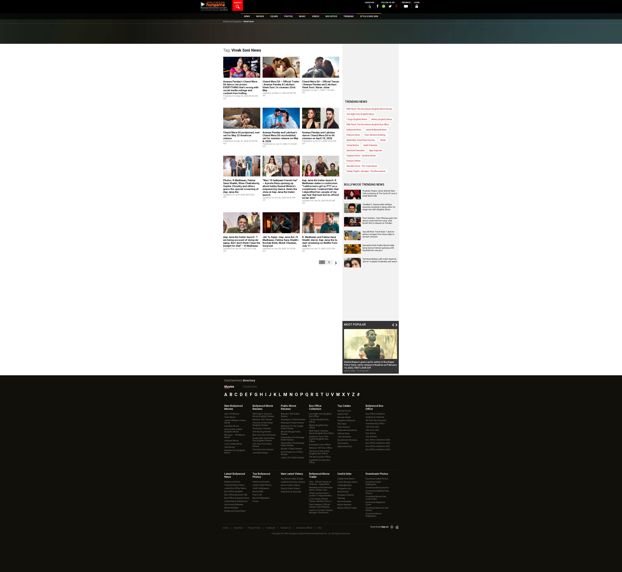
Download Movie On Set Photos (377, 509)
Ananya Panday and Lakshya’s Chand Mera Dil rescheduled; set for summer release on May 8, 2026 (280, 137)
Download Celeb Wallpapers (373, 483)
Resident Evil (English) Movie (234, 451)
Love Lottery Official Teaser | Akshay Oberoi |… (321, 500)
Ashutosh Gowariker (355, 150)
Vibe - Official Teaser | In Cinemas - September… (320, 483)
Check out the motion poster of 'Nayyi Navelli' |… (321, 494)
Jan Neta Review (260, 453)
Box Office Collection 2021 (378, 446)
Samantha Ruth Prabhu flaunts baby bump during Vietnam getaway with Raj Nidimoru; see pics (378, 248)
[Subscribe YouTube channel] (396, 7)
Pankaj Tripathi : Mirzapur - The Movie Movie (365, 171)
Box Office (315, 407)
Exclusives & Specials (291, 491)
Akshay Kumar (344, 410)
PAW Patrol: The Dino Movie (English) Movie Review (369, 109)
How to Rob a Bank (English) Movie (233, 430)
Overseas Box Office (375, 423)
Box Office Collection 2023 (378, 440)
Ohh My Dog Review (262, 431)
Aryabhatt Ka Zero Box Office (319, 461)
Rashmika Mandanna (347, 430)
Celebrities (249, 386)
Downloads (377, 473)
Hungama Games (345, 495)
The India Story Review (263, 449)
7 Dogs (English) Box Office (319, 420)
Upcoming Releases (233, 504)
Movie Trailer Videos (290, 485)
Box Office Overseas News (236, 498)
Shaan (383, 140)
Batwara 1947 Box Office (320, 448)
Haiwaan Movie (231, 440)
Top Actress (371, 436)
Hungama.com (344, 488)
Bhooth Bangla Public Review (291, 432)
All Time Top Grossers (376, 420)
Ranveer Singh (344, 417)
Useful (344, 473)
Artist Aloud (343, 491)
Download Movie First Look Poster (376, 497)
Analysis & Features (375, 417)
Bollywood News (353, 130)
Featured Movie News (234, 485)
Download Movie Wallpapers (373, 514)
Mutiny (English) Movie (382, 119)
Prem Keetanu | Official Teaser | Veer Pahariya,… (320, 505)
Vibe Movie (229, 447)
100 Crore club (372, 427)
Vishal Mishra (352, 145)
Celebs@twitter (344, 485)
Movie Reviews (231, 507)
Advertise (238, 528)
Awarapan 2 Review (262, 428)
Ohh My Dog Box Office (320, 457)
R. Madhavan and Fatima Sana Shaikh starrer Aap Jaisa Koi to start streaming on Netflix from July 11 (319, 241)
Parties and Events (261, 482)
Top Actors (371, 433)
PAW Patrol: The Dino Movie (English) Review (263, 415)
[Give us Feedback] (406, 6)
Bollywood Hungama (232, 21)
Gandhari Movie (231, 426)
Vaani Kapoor (343, 427)
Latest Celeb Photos (262, 485)
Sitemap (341, 498)
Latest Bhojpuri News (347, 482)
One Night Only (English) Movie (360, 114)
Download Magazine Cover (375, 503)
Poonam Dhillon (353, 161)
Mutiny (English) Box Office (318, 426)
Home (225, 528)
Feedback (270, 528)
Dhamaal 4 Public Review (292, 422)
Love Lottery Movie (233, 444)
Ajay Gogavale (375, 150)
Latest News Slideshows (236, 501)
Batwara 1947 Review (262, 419)
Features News (353, 135)
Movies (229, 386)
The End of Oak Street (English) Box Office (319, 452)
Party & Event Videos (290, 488)
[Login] (416, 7)
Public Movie (288, 407)
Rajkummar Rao (344, 446)
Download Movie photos (377, 487)
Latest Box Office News (235, 488)
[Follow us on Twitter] (390, 6)
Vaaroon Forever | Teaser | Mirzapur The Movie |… (321, 511)
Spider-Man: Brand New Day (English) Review (264, 439)
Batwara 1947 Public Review (290, 415)
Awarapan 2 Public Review (293, 419)
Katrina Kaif (342, 414)
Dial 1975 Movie (231, 414)
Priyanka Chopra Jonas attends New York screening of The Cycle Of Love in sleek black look (380, 193)
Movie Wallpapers (261, 498)
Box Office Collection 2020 (378, 449)
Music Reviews (344, 504)
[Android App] (391, 527)
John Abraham (344, 436)
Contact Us (286, 528)
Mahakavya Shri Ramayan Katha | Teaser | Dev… (321, 488)
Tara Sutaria (342, 443)
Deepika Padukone (346, 420)
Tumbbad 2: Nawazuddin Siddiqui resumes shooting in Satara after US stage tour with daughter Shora (379, 207)
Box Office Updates (233, 491)
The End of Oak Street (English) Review (263, 423)
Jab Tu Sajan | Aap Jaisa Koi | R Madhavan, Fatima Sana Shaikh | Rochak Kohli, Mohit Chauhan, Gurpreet (281, 241)
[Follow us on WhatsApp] (383, 7)
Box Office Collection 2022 (378, 443)
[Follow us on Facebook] (378, 6)
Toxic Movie (229, 417)
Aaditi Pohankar (370, 145)
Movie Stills (258, 491)
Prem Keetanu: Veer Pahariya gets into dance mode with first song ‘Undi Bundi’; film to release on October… (380, 220)
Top (344, 405)
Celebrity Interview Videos (293, 482)
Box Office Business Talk (235, 495)
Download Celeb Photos (377, 478)
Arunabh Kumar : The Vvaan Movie (361, 166)
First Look (257, 495)
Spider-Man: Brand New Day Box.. (361, 140)
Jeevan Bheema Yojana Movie (235, 421)
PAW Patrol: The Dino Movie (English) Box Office (367, 124)
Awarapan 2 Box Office (319, 444)
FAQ (320, 528)
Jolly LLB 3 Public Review (292, 457)
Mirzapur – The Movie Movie (234, 436)
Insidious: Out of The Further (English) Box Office (318, 439)
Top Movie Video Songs (292, 478)
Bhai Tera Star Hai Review (264, 435)
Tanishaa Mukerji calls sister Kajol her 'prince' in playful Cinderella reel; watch (380, 260)
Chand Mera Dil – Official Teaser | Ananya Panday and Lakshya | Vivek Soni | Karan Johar (320, 84)
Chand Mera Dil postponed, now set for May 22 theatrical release (241, 135)
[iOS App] (397, 527)
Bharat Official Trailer (347, 508)
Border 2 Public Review (291, 448)
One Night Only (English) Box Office (320, 415)
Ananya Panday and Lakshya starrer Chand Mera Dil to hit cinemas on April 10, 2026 (318, 135)
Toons (255, 501)
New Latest (292, 473)
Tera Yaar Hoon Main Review (262, 445)
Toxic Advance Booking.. (375, 135)
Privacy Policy (254, 528)
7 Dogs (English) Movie (356, 119)
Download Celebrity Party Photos (377, 492)
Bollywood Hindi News (235, 511)
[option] (370, 350)
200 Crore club (372, 430)
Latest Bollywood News (376, 130)
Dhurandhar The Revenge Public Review (292, 438)
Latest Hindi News (345, 478)
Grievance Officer (304, 528)
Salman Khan (343, 433)
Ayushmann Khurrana (347, 440)
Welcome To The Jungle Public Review (292, 427)
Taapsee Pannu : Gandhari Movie (361, 156)
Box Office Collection (375, 414)
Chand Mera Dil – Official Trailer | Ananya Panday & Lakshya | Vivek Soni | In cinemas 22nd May (281, 86)
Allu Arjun (341, 423)
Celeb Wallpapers (261, 488)
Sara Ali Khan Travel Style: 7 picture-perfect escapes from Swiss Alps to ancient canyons (378, 234)
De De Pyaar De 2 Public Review (292, 453)
